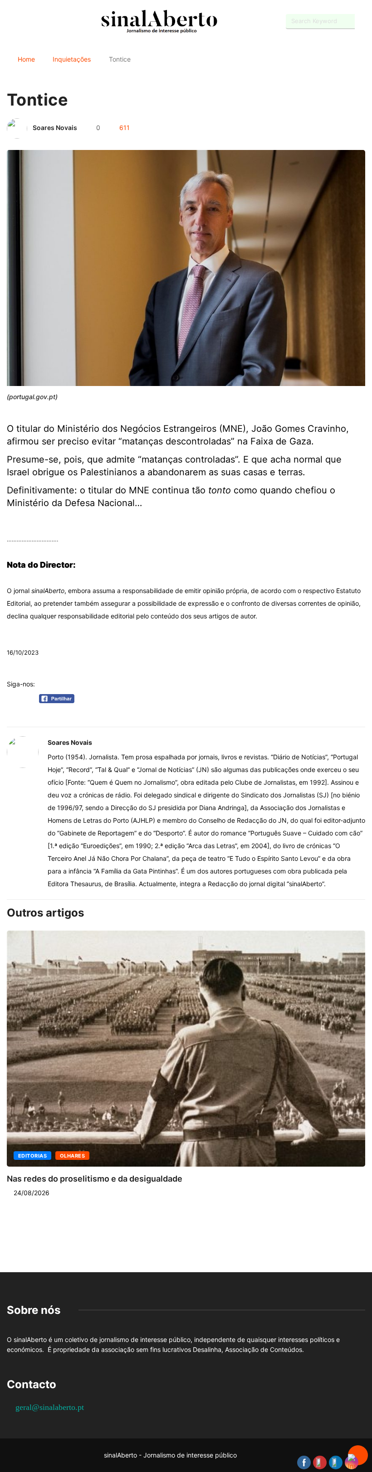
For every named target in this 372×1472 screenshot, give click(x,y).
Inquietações (72, 59)
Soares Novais (55, 127)
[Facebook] (9, 22)
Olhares (72, 1156)
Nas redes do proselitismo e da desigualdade (94, 1178)
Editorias (32, 1156)
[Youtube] (25, 21)
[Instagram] (41, 21)
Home (26, 59)
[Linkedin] (56, 21)
